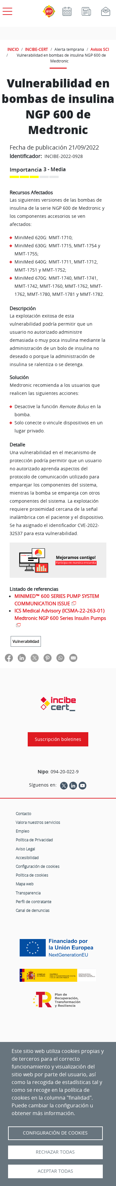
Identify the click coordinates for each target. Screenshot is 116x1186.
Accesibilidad (27, 857)
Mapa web (25, 883)
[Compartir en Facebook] (9, 657)
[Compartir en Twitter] (35, 657)
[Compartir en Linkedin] (22, 657)
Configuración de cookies (38, 866)
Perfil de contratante (34, 901)
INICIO (13, 49)
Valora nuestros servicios (38, 822)
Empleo (22, 831)
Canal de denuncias (33, 910)
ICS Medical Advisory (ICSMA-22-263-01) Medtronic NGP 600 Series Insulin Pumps (60, 614)
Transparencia (28, 892)
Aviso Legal (25, 848)
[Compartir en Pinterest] (48, 657)
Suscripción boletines (58, 739)
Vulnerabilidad (26, 641)
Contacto (23, 813)
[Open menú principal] (6, 10)
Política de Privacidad (34, 839)
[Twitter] (64, 785)
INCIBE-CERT (36, 49)
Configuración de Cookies (55, 1133)
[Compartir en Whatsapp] (60, 657)
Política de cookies (32, 875)
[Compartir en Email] (73, 657)
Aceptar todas (55, 1171)
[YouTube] (82, 785)
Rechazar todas (55, 1152)
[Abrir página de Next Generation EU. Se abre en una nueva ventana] (58, 950)
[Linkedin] (73, 785)
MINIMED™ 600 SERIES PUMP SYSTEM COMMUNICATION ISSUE (57, 600)
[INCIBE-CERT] (58, 704)
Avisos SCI (100, 49)
